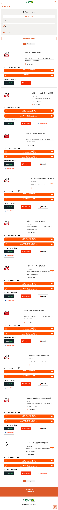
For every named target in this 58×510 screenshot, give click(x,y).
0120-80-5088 (30, 492)
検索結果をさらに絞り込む (29, 38)
